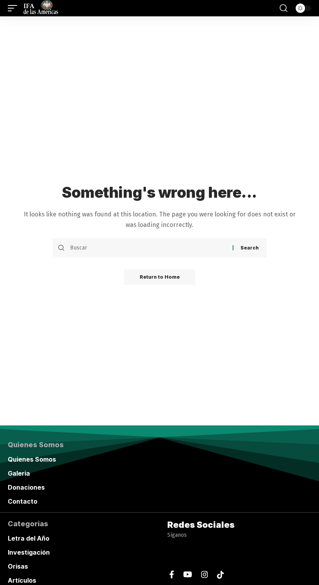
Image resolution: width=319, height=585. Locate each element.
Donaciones (26, 487)
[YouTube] (187, 574)
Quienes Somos (32, 459)
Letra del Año (28, 538)
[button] (14, 8)
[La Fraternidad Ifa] (40, 8)
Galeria (19, 473)
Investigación (29, 552)
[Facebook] (171, 574)
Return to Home (160, 277)
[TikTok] (220, 574)
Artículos (22, 580)
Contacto (22, 501)
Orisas (18, 566)
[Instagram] (204, 574)
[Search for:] (148, 248)
